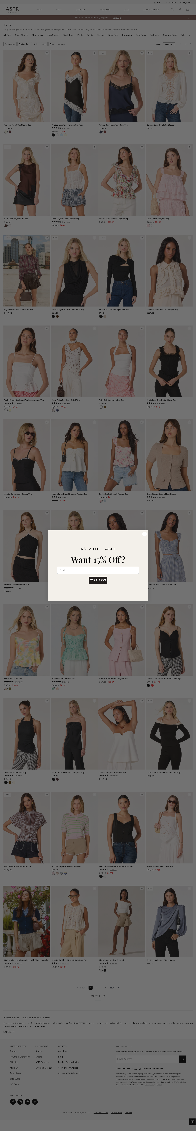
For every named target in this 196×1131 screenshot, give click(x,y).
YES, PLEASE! (98, 580)
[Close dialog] (144, 534)
